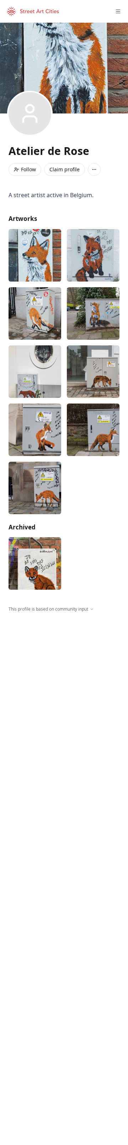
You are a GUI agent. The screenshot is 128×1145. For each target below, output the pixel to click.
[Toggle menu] (118, 11)
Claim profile (64, 169)
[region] (64, 677)
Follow (28, 169)
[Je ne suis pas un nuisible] (35, 255)
